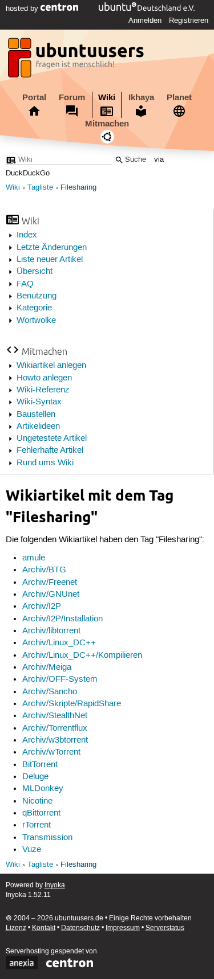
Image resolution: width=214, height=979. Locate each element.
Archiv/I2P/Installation (62, 619)
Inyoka (55, 885)
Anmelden (144, 20)
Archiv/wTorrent (51, 752)
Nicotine (37, 801)
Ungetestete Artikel (52, 438)
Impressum (123, 928)
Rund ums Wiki (45, 463)
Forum (72, 97)
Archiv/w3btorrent (55, 740)
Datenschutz (80, 928)
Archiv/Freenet (49, 582)
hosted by (23, 8)
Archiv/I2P (41, 606)
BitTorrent (40, 765)
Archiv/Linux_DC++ (59, 643)
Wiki (106, 97)
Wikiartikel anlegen (51, 366)
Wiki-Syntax (39, 402)
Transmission (47, 838)
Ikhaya (141, 97)
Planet (179, 97)
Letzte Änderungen (52, 248)
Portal (34, 97)
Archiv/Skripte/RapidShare (71, 704)
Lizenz (16, 928)
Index (27, 235)
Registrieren (188, 20)
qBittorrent (41, 813)
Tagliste (40, 187)
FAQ (25, 284)
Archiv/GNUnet (50, 594)
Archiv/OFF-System (60, 679)
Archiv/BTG (44, 570)
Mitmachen (107, 123)
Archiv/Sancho (49, 692)
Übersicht (35, 272)
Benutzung (36, 296)
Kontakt (43, 928)
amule (33, 558)
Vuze (31, 850)
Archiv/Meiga (46, 667)
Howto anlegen (44, 378)
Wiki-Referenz (43, 390)
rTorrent (36, 825)
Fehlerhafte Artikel (50, 450)
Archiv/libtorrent (51, 631)
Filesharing (78, 187)
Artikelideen (38, 426)
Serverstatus (165, 928)
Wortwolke (36, 321)
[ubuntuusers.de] (77, 61)
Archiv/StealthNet (54, 716)
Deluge (35, 777)
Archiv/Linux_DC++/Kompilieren (82, 655)
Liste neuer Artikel (50, 260)
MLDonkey (42, 789)
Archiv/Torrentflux (54, 728)
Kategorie (34, 308)
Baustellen (36, 414)
